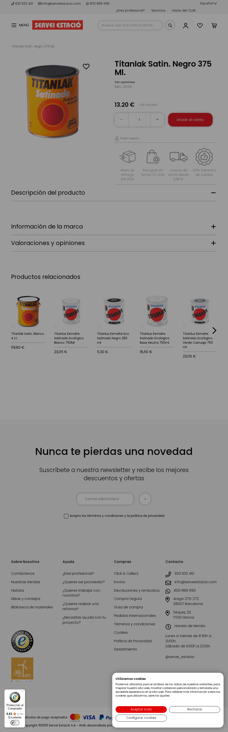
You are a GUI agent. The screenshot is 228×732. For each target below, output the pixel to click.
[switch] (14, 722)
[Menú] (22, 692)
